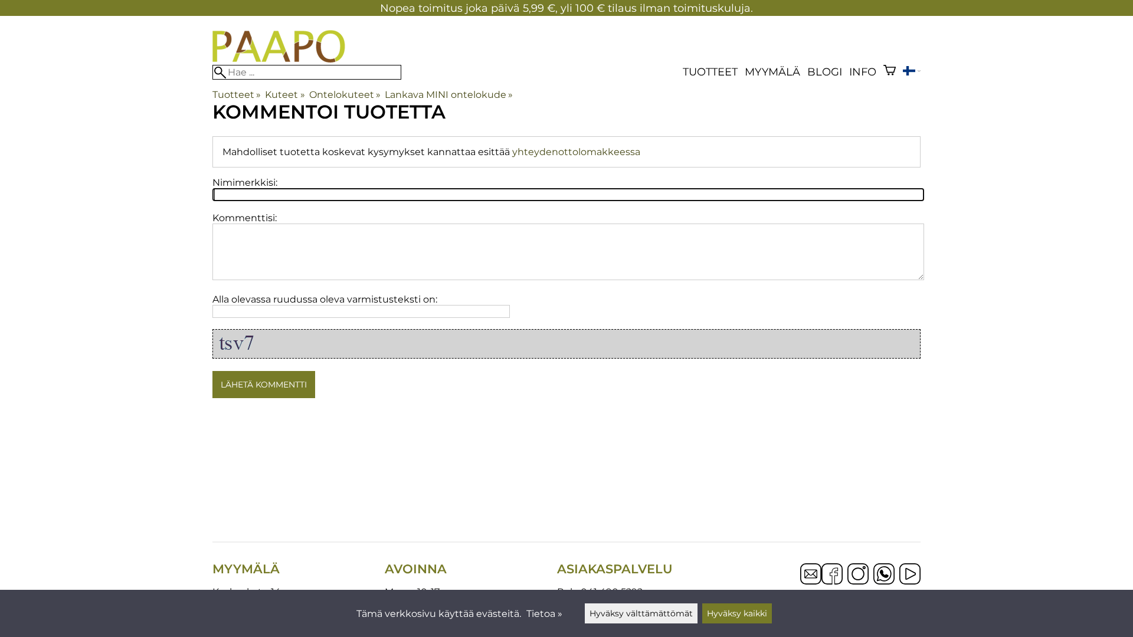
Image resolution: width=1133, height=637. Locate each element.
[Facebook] (832, 575)
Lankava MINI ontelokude (449, 94)
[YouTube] (910, 575)
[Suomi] (912, 72)
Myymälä (772, 71)
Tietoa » (544, 613)
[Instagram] (858, 575)
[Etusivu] (278, 59)
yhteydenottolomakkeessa (576, 151)
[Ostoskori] (889, 71)
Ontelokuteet (345, 94)
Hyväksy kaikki (737, 613)
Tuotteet (710, 71)
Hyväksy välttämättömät (641, 613)
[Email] (810, 581)
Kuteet (284, 94)
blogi (824, 71)
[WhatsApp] (884, 575)
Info (862, 71)
